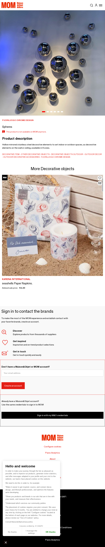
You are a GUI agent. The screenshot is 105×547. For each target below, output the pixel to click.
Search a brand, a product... (91, 4)
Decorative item (10, 154)
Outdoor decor (93, 154)
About (53, 459)
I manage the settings (31, 532)
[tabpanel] (52, 63)
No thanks (12, 532)
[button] (5, 542)
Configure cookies (52, 446)
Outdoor (78, 154)
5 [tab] (58, 112)
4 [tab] (55, 112)
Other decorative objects (35, 154)
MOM (12, 5)
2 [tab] (48, 112)
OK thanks (51, 532)
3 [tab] (51, 112)
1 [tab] (43, 112)
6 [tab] (62, 112)
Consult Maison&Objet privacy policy (19, 522)
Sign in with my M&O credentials (52, 415)
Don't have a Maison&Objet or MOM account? (26, 366)
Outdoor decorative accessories (21, 157)
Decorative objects (62, 154)
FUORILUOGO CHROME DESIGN (55, 157)
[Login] (96, 5)
